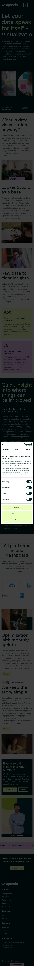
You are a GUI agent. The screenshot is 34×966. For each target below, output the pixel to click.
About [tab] (28, 449)
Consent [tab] (6, 449)
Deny (17, 520)
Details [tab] (17, 449)
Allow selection (17, 514)
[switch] (29, 487)
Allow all (17, 507)
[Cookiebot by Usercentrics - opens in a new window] (24, 444)
